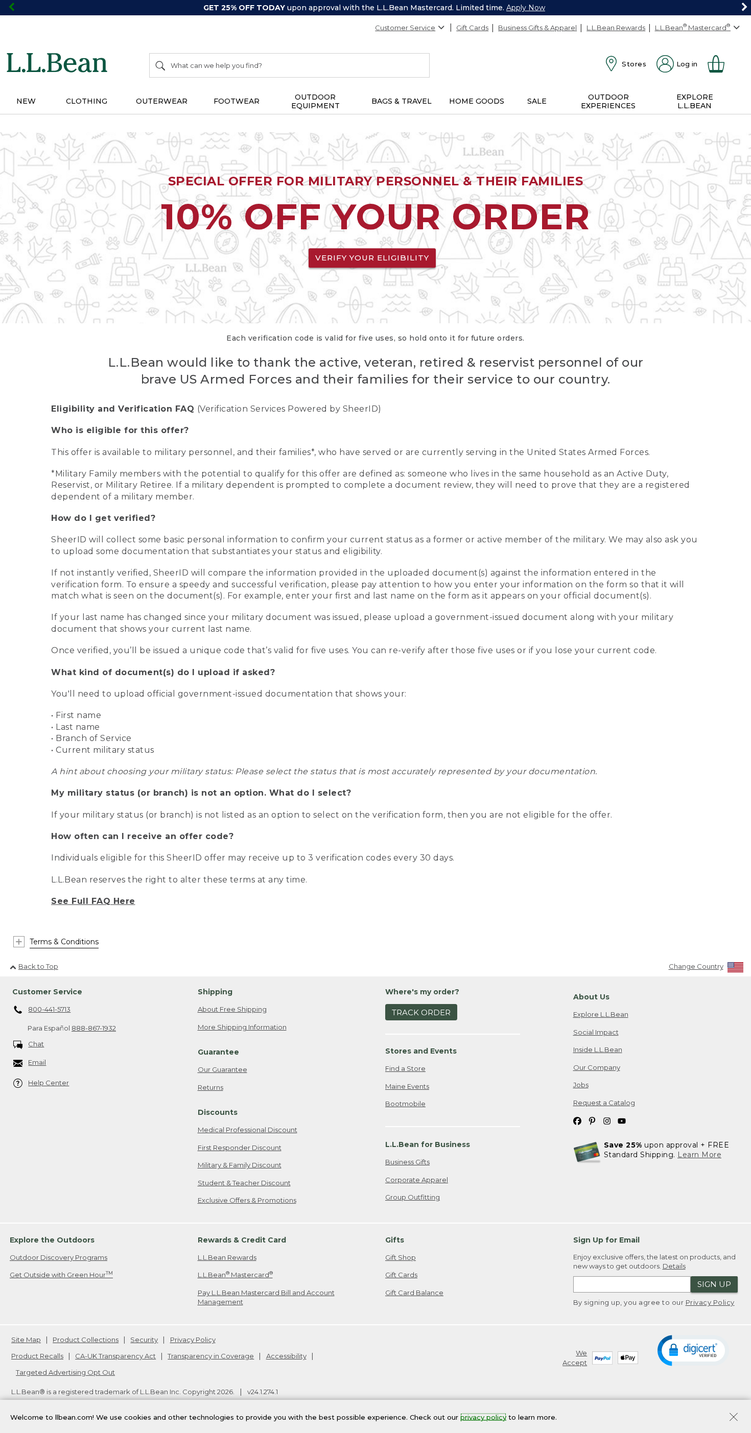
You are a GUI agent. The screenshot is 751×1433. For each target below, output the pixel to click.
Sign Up (714, 1284)
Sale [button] (537, 101)
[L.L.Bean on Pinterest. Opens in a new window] (592, 1120)
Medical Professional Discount (247, 1130)
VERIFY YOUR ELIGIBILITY (372, 257)
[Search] (161, 65)
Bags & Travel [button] (401, 101)
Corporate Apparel (416, 1180)
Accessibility (286, 1356)
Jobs (581, 1085)
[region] (375, 7)
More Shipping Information (242, 1027)
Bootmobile (405, 1104)
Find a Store (405, 1068)
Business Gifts (407, 1162)
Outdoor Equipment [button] (315, 101)
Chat (36, 1044)
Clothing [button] (86, 101)
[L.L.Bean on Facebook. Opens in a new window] (577, 1120)
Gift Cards (472, 27)
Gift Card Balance (414, 1292)
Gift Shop (400, 1257)
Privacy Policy (710, 1302)
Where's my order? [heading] (422, 991)
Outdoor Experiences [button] (608, 101)
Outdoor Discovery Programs (58, 1257)
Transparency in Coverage (211, 1356)
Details (674, 1266)
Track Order (421, 1012)
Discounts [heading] (218, 1112)
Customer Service (405, 27)
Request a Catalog (604, 1102)
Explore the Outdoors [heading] (52, 1240)
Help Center (48, 1083)
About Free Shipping (232, 1009)
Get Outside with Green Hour (61, 1274)
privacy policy (483, 1417)
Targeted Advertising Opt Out (65, 1372)
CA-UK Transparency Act (115, 1356)
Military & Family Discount (239, 1165)
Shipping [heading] (215, 991)
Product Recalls (37, 1356)
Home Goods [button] (476, 101)
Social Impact (596, 1032)
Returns (210, 1087)
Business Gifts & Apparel (537, 27)
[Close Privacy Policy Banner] (733, 1418)
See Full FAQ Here (93, 901)
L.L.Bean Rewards (615, 27)
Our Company (596, 1067)
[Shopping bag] (720, 63)
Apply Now (525, 7)
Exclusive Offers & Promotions (247, 1200)
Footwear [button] (237, 101)
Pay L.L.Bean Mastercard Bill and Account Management (266, 1297)
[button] (693, 1349)
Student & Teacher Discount (244, 1183)
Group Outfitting (412, 1197)
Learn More (699, 1154)
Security (144, 1339)
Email (37, 1062)
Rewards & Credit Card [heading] (242, 1240)
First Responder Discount (239, 1147)
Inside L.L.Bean (597, 1049)
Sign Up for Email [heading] (606, 1240)
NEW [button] (26, 101)
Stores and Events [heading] (421, 1051)
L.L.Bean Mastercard (235, 1274)
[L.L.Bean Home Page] (59, 64)
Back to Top (38, 966)
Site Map (26, 1339)
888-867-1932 (94, 1028)
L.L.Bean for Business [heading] (427, 1144)
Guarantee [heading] (218, 1052)
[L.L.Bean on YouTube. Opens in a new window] (622, 1120)
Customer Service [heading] (47, 991)
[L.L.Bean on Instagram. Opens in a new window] (607, 1120)
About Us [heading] (591, 996)
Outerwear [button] (161, 101)
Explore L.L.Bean (600, 1014)
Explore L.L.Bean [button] (694, 101)
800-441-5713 (49, 1009)
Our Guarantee (222, 1069)
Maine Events (407, 1086)
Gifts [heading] (394, 1240)
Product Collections (86, 1339)
